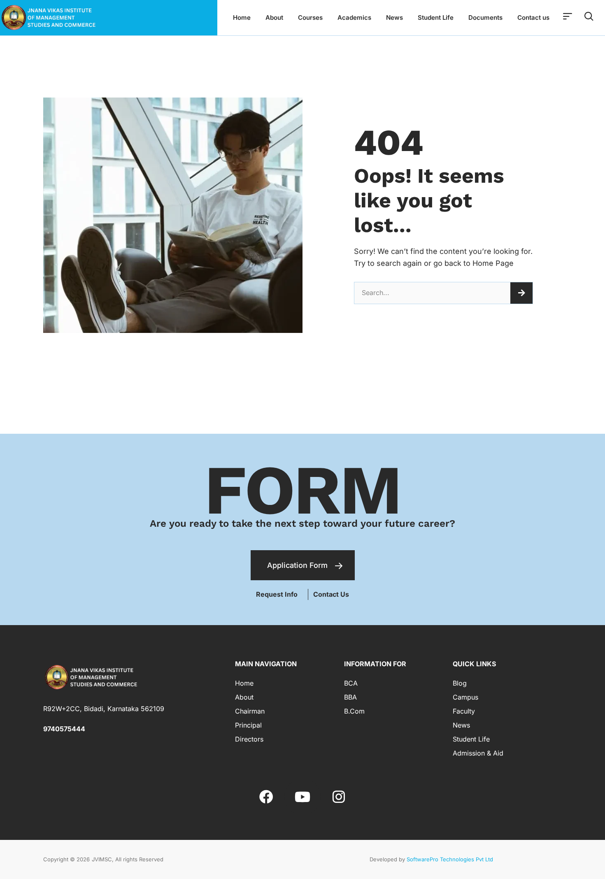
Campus (465, 697)
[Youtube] (302, 797)
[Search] (521, 293)
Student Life (436, 17)
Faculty (464, 711)
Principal (248, 725)
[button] (331, 594)
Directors (249, 739)
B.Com (354, 711)
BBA (350, 697)
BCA (351, 683)
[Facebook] (266, 797)
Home (242, 17)
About (274, 17)
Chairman (250, 711)
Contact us (533, 17)
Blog (460, 683)
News (394, 17)
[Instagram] (339, 797)
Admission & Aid (478, 753)
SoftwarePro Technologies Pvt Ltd (450, 859)
